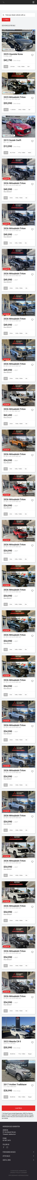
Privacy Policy (16, 1172)
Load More (18, 1108)
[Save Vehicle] (32, 55)
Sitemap (24, 1172)
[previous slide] (3, 40)
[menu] (33, 2)
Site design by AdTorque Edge (18, 1175)
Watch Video (30, 92)
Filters (7, 19)
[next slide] (34, 40)
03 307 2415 (7, 1140)
